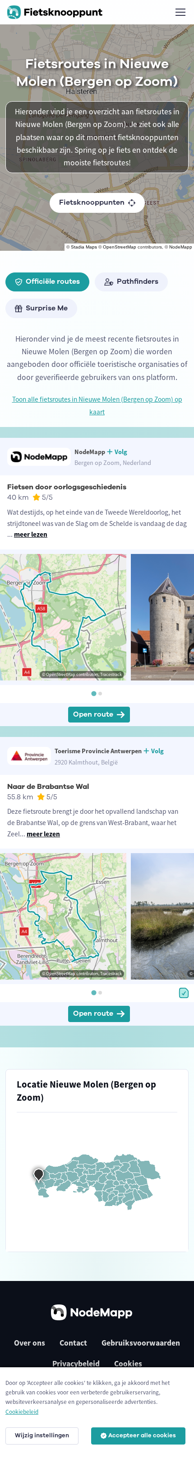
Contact (73, 1343)
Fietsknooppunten (92, 202)
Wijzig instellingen (42, 1435)
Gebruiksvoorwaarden (141, 1343)
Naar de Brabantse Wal (48, 787)
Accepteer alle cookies (142, 1435)
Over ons (29, 1343)
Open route (93, 714)
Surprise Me (47, 308)
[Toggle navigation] (180, 12)
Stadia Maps (84, 246)
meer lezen (30, 534)
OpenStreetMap (119, 246)
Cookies (128, 1364)
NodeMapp (180, 246)
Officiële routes (53, 281)
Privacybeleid (76, 1364)
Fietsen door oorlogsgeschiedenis (66, 487)
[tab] (93, 693)
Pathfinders (137, 281)
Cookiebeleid (21, 1412)
